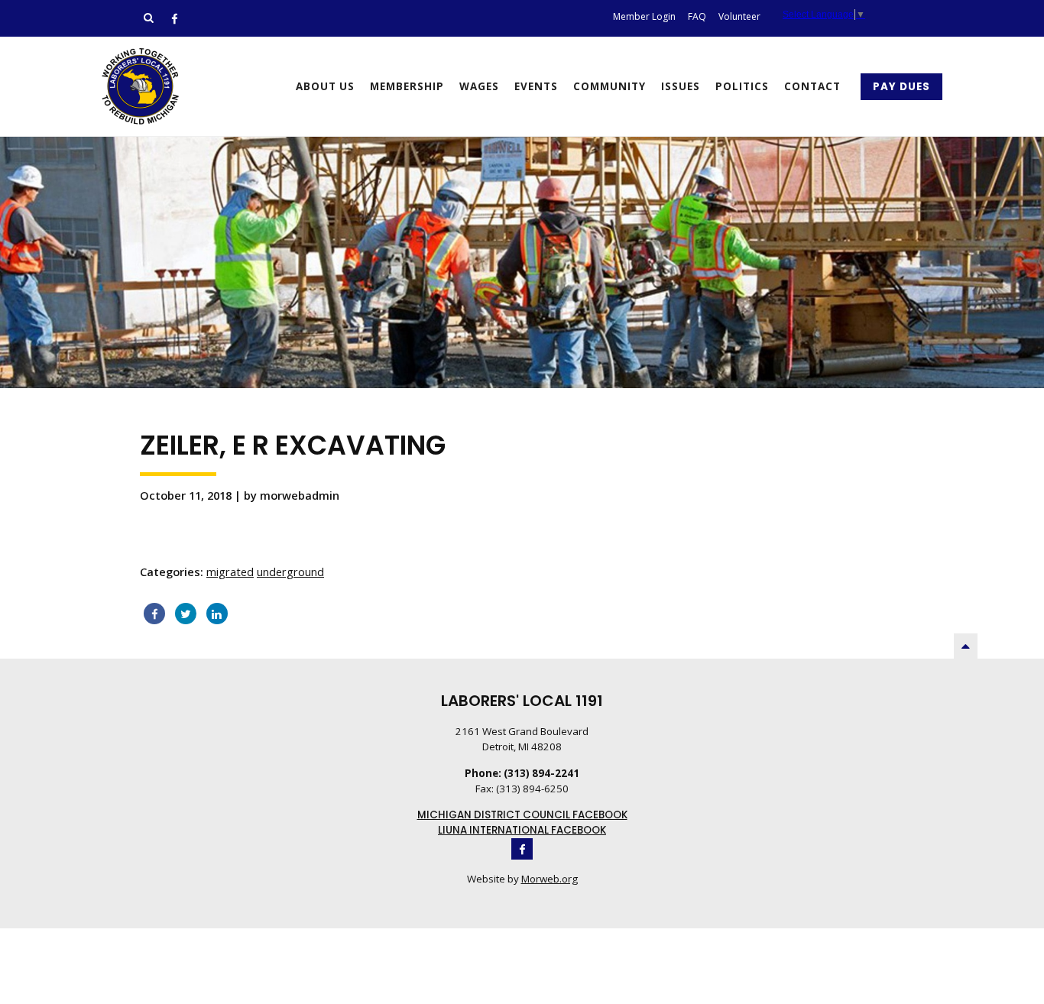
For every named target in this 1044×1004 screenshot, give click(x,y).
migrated (230, 571)
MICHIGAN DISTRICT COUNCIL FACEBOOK (522, 815)
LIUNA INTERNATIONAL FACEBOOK (522, 830)
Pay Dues (901, 86)
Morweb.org (549, 879)
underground (290, 571)
